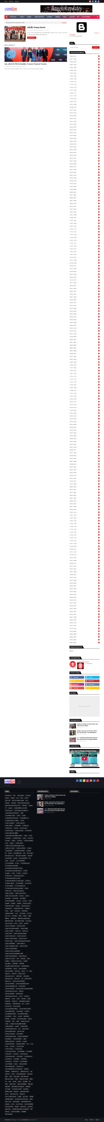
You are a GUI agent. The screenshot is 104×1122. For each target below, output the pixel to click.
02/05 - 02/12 (84, 118)
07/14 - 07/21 (84, 331)
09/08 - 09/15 (84, 353)
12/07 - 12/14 (84, 537)
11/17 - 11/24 (84, 382)
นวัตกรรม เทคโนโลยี (9, 993)
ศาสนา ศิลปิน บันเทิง (21, 1074)
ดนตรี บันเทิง (24, 911)
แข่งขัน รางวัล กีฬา (9, 893)
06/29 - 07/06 (84, 472)
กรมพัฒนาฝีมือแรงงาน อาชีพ (20, 808)
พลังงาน (30, 1018)
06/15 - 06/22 (84, 467)
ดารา (17, 913)
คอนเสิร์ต (13, 903)
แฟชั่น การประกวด (25, 1021)
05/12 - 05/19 (84, 305)
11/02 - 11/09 (84, 523)
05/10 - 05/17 (84, 600)
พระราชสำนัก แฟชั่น (21, 1018)
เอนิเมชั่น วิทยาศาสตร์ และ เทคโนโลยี (20, 1109)
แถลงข (20, 923)
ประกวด (27, 1003)
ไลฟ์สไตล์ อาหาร (15, 1071)
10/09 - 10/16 (84, 70)
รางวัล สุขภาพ (8, 1061)
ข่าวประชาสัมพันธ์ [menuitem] (86, 17)
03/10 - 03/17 (84, 280)
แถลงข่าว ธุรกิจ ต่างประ (10, 936)
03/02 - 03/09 (84, 424)
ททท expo (23, 958)
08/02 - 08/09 (84, 634)
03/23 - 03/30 (84, 433)
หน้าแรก (71, 651)
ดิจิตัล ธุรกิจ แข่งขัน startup (24, 918)
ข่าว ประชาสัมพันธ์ (21, 860)
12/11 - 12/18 (84, 96)
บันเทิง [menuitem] (64, 17)
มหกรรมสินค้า (8, 1039)
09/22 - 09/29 (84, 359)
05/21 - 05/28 (84, 161)
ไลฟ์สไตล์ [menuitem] (57, 17)
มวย (19, 1028)
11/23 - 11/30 (84, 532)
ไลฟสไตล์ (26, 1069)
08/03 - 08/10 (84, 487)
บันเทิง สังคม (8, 1003)
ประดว (14, 1016)
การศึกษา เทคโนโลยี (20, 848)
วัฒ (31, 1071)
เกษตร (6, 860)
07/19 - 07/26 (84, 628)
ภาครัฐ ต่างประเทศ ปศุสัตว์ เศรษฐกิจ (18, 1023)
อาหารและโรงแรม (9, 1106)
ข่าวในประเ (27, 880)
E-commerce (8, 795)
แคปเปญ (17, 906)
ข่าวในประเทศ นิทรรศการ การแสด (12, 878)
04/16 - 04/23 (84, 147)
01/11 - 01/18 (84, 552)
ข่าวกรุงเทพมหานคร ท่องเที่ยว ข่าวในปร (13, 868)
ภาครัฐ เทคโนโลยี (9, 1026)
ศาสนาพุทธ (29, 1074)
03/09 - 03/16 (84, 427)
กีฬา (24, 853)
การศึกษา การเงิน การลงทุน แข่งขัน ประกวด (14, 845)
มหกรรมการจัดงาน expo (10, 1036)
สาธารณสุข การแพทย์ (16, 1089)
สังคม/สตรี (7, 1086)
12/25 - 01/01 (84, 101)
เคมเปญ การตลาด (27, 903)
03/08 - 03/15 (84, 574)
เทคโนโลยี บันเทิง (25, 966)
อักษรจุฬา (7, 1104)
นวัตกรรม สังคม (19, 993)
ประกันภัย (27, 1011)
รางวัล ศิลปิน (16, 1059)
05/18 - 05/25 (84, 455)
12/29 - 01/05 (84, 399)
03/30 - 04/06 (84, 436)
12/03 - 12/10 (84, 240)
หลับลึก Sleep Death (36, 27)
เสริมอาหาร (22, 1094)
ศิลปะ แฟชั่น (16, 1076)
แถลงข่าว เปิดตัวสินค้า (10, 943)
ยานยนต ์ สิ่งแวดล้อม (9, 1044)
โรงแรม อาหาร (20, 1066)
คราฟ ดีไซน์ (22, 898)
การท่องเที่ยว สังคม (17, 838)
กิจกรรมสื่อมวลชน (17, 853)
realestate (13, 803)
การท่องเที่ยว (8, 838)
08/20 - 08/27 (84, 198)
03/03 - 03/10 (84, 277)
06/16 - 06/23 (84, 319)
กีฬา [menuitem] (78, 17)
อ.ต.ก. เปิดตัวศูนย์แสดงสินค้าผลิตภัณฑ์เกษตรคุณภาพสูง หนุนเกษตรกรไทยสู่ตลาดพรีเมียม (87, 738)
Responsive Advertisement (84, 706)
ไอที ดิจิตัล (24, 1111)
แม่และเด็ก (18, 1041)
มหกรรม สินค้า (20, 1034)
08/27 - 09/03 (84, 200)
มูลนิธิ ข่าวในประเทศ (9, 1041)
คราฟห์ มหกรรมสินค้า (10, 901)
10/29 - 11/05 (84, 226)
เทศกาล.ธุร (17, 971)
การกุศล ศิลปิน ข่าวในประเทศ (11, 818)
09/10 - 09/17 (84, 206)
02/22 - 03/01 (84, 569)
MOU (22, 798)
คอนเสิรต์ (7, 903)
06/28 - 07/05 (84, 620)
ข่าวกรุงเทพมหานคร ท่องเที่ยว (11, 865)
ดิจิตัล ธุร (7, 918)
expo (14, 795)
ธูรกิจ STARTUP (28, 978)
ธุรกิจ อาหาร (17, 978)
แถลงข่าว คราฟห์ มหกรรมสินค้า (12, 928)
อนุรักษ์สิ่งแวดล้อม (9, 1099)
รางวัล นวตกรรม (23, 1054)
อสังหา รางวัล (8, 1101)
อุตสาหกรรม (23, 1106)
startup (30, 805)
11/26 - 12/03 (84, 237)
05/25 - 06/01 (84, 458)
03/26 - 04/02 (84, 138)
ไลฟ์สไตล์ (7, 1071)
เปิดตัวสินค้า (26, 1016)
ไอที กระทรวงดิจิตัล (15, 1111)
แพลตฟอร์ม (7, 1021)
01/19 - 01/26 (84, 407)
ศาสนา (13, 1074)
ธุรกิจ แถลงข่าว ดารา (9, 976)
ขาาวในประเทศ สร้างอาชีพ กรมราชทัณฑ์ (14, 888)
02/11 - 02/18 (84, 268)
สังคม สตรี (30, 1084)
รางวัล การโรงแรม (9, 1049)
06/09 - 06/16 (84, 317)
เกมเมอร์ (15, 858)
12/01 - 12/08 (84, 387)
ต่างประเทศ (28, 921)
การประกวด (30, 838)
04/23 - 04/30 (84, 149)
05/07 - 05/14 (84, 155)
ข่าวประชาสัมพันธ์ (9, 885)
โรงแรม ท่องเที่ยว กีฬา (10, 1066)
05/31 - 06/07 (84, 608)
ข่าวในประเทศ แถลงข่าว (18, 875)
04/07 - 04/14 (84, 291)
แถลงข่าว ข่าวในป (21, 926)
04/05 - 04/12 (84, 586)
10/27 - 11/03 (84, 373)
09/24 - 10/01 (84, 212)
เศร (6, 1081)
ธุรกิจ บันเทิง (19, 976)
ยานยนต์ (24, 1041)
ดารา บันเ (29, 913)
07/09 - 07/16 (84, 181)
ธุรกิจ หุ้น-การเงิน (8, 978)
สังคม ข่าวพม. (13, 1084)
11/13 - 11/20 (84, 84)
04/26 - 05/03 (84, 594)
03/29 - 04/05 (84, 583)
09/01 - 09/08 (84, 351)
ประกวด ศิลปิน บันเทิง (9, 1011)
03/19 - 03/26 (84, 135)
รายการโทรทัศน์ (8, 1064)
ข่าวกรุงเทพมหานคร (25, 863)
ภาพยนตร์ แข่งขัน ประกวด (10, 1028)
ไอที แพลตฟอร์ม (8, 1114)
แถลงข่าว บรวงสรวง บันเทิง (11, 938)
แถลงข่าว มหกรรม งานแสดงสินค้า (12, 951)
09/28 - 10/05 (84, 509)
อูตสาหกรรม (7, 1109)
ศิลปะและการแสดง (9, 1079)
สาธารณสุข (7, 1089)
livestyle (12, 798)
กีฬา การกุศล (30, 853)
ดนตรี (11, 911)
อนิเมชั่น (31, 1096)
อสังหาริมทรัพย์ (16, 1101)
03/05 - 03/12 (84, 130)
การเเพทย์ (28, 850)
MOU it (26, 798)
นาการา (21, 996)
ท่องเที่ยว (7, 961)
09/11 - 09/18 (84, 59)
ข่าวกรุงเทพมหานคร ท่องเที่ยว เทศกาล (13, 870)
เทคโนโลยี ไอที (8, 968)
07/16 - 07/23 (84, 183)
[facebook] (93, 1)
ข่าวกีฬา (25, 870)
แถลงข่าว (26, 923)
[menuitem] (6, 17)
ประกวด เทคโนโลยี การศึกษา (11, 1008)
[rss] (76, 680)
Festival (7, 798)
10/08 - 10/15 (84, 217)
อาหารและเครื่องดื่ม (29, 1104)
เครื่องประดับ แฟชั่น (9, 906)
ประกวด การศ (8, 1006)
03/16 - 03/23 (84, 430)
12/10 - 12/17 (84, 243)
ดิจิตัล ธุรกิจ (13, 918)
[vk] (92, 684)
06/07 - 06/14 (84, 611)
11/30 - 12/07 (84, 535)
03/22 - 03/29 (84, 580)
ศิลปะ (6, 1076)
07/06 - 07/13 (84, 475)
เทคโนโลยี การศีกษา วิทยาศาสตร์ (12, 966)
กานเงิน (18, 815)
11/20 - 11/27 (84, 87)
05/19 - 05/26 (84, 308)
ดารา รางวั (7, 916)
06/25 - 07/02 (84, 175)
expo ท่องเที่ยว (20, 795)
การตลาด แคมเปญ (19, 830)
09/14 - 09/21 (84, 504)
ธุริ (22, 978)
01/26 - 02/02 (84, 410)
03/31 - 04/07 (84, 288)
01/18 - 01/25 (84, 554)
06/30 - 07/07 (84, 325)
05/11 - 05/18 (84, 453)
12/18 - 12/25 (84, 98)
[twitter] (96, 1)
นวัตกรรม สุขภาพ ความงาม (11, 996)
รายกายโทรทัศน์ (23, 1061)
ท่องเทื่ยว (25, 961)
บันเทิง (28, 998)
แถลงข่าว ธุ (17, 931)
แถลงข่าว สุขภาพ (22, 956)
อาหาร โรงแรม (19, 1104)
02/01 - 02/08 (84, 560)
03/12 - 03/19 (84, 132)
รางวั (32, 1044)
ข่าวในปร (19, 873)
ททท (18, 958)
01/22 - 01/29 (84, 113)
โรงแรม (15, 1064)
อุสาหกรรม (30, 1106)
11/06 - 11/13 (84, 81)
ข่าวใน (13, 873)
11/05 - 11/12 (84, 229)
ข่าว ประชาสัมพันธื (9, 863)
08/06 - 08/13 (84, 192)
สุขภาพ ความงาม (14, 1094)
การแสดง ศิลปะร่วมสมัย (19, 850)
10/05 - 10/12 (84, 512)
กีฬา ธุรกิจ (30, 855)
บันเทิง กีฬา (7, 1001)
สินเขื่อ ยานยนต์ (8, 1091)
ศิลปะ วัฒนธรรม (24, 1076)
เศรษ (10, 1081)
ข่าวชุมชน (7, 873)
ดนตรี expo (17, 911)
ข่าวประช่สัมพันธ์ (19, 883)
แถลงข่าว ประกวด (23, 938)
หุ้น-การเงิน (25, 1096)
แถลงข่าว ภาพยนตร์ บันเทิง (11, 948)
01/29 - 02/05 (84, 115)
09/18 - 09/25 (84, 62)
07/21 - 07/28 (84, 334)
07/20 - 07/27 (84, 481)
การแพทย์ (7, 840)
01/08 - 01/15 (84, 107)
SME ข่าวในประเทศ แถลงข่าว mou (12, 805)
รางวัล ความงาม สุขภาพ (10, 1051)
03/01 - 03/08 (84, 571)
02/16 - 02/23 (84, 419)
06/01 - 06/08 (84, 461)
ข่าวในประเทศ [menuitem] (13, 17)
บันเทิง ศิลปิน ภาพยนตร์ (24, 1001)
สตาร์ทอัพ (25, 1081)
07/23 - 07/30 (84, 186)
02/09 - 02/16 (84, 416)
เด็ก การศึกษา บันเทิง (19, 921)
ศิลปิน (16, 1079)
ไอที (31, 1109)
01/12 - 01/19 (84, 404)
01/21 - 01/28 (84, 260)
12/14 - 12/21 (84, 540)
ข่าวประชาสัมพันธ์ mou (20, 885)
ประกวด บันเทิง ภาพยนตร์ (25, 1008)
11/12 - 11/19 (84, 232)
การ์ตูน (25, 835)
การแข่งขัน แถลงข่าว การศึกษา (12, 820)
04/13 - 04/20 (84, 441)
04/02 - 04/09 (84, 141)
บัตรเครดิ (23, 998)
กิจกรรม (10, 853)
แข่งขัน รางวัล (8, 890)
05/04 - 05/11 (84, 450)
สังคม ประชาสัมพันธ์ (22, 1084)
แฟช (13, 1021)
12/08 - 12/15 (84, 390)
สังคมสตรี (28, 1086)
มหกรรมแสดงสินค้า (17, 1039)
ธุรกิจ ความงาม (21, 973)
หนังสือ (19, 1096)
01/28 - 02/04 (84, 263)
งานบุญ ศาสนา (8, 908)
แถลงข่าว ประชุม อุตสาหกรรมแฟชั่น (22, 941)
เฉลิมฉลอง (27, 908)
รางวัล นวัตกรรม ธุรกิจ (10, 1056)
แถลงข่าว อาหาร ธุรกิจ (10, 958)
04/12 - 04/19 (84, 588)
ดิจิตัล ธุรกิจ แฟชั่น (9, 921)
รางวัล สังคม (23, 1059)
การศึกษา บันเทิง (19, 843)
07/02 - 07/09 (84, 178)
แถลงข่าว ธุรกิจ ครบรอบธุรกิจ (20, 933)
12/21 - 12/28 (84, 543)
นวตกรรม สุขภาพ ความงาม (11, 991)
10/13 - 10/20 (84, 368)
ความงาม (19, 901)
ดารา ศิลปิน (14, 916)
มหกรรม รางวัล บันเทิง (10, 1034)
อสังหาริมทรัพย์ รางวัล (26, 1101)
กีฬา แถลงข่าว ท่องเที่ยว (21, 855)
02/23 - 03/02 (84, 421)
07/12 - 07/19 (84, 625)
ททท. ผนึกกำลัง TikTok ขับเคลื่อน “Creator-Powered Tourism (25, 64)
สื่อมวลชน (16, 1091)
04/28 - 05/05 (84, 300)
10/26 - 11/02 (84, 521)
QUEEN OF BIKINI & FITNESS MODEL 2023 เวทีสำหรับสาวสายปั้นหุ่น (87, 724)
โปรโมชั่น (7, 1018)
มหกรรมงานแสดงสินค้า (23, 1036)
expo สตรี (28, 795)
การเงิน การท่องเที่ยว (9, 823)
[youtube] (90, 1)
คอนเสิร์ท (19, 903)
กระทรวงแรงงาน (8, 810)
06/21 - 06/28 (84, 617)
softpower (24, 805)
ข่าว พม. (17, 863)
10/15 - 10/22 (84, 220)
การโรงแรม (19, 840)
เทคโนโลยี (21, 963)
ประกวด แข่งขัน (16, 1006)
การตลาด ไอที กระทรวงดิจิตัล (11, 833)
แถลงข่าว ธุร (25, 931)
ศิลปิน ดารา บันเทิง (24, 1079)
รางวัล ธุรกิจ (15, 1054)
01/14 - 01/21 (84, 257)
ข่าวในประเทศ (8, 875)
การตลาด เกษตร (23, 828)
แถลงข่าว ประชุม (9, 941)
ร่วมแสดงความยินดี (20, 1044)
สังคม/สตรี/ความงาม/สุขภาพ (18, 1086)
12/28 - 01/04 (84, 546)
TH (6, 808)
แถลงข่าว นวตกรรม (21, 936)
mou (17, 798)
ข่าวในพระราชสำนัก (9, 883)
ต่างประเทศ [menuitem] (72, 17)
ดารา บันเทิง (22, 913)
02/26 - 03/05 (84, 127)
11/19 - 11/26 (84, 234)
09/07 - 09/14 (84, 501)
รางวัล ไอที (15, 1061)
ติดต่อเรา (17, 1)
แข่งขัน (26, 888)
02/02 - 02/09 (84, 413)
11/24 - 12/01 (84, 385)
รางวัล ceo (12, 1046)
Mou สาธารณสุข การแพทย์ (18, 800)
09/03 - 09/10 (84, 203)
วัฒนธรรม (7, 1074)
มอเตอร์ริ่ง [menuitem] (49, 17)
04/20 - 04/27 (84, 444)
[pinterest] (92, 680)
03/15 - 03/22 (84, 577)
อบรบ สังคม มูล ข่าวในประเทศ (21, 1099)
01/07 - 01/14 (84, 254)
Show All (64, 22)
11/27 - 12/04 (84, 90)
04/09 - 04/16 (84, 144)
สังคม (6, 1084)
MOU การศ (7, 800)
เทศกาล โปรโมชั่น (9, 971)
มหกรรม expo (25, 1028)
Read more (31, 37)
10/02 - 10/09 (84, 67)
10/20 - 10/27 (84, 370)
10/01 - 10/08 (84, 215)
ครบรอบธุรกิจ (15, 898)
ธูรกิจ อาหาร (8, 981)
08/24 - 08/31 (84, 495)
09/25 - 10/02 (84, 64)
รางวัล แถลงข (8, 1054)
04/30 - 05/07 (84, 152)
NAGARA (7, 803)
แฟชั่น (17, 1021)
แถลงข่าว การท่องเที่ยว (10, 926)
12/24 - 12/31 (84, 249)
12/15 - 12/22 (84, 393)
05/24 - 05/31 (84, 605)
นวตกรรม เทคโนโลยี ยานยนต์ (22, 983)
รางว (28, 1044)
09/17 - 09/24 (84, 209)
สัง (29, 1081)
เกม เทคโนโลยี (8, 858)
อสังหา (31, 1099)
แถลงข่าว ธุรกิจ (8, 933)
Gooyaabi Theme (33, 1119)
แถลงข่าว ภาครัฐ (23, 946)
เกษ (29, 858)
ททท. (28, 958)
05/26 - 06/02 (84, 311)
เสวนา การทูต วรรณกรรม (10, 1096)
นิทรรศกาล (7, 998)
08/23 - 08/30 (84, 642)
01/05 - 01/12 (84, 402)
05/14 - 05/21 (84, 158)
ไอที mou (7, 1111)
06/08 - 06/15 (84, 464)
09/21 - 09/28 (84, 506)
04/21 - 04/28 (84, 297)
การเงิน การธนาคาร (20, 823)
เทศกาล (15, 968)
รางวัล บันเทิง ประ (28, 1056)
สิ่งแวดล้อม (25, 1089)
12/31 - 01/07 (84, 251)
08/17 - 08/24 (84, 492)
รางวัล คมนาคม (18, 1049)
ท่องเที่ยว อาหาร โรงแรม (16, 961)
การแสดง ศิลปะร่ (8, 850)
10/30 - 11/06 (84, 79)
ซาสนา (6, 911)
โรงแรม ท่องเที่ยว (23, 1064)
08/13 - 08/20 (84, 195)
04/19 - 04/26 (84, 591)
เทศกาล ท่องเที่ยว (22, 968)
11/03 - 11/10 (84, 376)
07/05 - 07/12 (84, 622)
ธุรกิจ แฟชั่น (26, 976)
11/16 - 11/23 (84, 529)
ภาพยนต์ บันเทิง (24, 1026)
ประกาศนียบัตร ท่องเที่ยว (10, 1013)
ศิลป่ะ (11, 1076)
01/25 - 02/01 (84, 557)
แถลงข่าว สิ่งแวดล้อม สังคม (11, 956)
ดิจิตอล (24, 916)
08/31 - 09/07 (84, 498)
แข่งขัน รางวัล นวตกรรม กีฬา (11, 895)
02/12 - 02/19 (84, 121)
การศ (6, 843)
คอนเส (30, 901)
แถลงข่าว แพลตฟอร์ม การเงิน (11, 946)
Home (5, 1)
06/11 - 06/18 (84, 169)
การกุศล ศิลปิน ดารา (24, 818)
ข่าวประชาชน (28, 883)
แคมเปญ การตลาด (25, 906)
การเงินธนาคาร (8, 828)
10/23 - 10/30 (84, 76)
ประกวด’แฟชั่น (19, 1011)
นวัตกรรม (21, 991)
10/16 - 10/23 (84, 73)
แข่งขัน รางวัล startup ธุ (18, 890)
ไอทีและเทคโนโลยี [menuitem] (39, 17)
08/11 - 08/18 (84, 342)
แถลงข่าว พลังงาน (21, 943)
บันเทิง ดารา (14, 1001)
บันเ (23, 1003)
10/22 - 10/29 (84, 223)
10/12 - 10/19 (84, 515)
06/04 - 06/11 (84, 166)
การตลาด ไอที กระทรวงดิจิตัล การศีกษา (13, 835)
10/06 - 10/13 (84, 365)
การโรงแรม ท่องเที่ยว (28, 840)
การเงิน (22, 820)
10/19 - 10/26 (84, 518)
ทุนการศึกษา (8, 963)
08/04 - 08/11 (84, 339)
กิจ (5, 853)
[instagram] (99, 1)
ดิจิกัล (20, 916)
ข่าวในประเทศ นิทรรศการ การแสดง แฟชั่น (14, 880)
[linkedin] (94, 780)
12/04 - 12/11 (84, 93)
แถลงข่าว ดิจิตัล (24, 928)
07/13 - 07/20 (84, 478)
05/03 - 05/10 (84, 597)
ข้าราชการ (12, 860)
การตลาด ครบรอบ (9, 830)
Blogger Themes (17, 1119)
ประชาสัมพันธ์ (8, 1016)
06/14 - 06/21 (84, 614)
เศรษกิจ (14, 1081)
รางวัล (6, 1046)
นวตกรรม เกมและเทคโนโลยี (19, 981)
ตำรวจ (15, 923)
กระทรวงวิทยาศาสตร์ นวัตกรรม (12, 813)
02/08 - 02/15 (84, 563)
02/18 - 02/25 (84, 271)
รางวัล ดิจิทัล (29, 1051)
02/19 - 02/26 (84, 124)
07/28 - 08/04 (84, 336)
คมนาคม (21, 895)
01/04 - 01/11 (84, 549)
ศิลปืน (31, 1079)
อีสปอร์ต (17, 1106)
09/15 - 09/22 (84, 356)
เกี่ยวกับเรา (11, 1)
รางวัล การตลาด (20, 1046)
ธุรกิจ (30, 971)
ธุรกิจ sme (14, 973)
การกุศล (23, 815)
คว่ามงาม (25, 901)
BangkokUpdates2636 (33, 30)
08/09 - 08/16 (84, 637)
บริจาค (13, 998)
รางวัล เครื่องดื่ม (21, 1051)
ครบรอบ (27, 895)
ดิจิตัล (29, 916)
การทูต (24, 838)
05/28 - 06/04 (84, 164)
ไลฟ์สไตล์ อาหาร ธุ (25, 1071)
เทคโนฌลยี (15, 963)
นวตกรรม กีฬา (22, 986)
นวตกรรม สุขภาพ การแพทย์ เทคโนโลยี (24, 988)
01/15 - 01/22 (84, 110)
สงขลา (19, 1081)
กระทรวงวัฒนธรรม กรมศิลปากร (21, 810)
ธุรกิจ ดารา (7, 973)
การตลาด (16, 828)
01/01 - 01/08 (84, 104)
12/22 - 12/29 (84, 396)
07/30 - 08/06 (84, 189)
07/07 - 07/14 (84, 328)
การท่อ (30, 835)
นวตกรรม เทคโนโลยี (9, 983)
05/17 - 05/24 (84, 603)
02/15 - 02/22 (84, 566)
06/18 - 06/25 (84, 172)
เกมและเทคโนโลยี (23, 858)
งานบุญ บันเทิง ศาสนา (18, 908)
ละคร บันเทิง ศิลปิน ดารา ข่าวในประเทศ (13, 1069)
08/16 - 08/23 (84, 639)
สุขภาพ (6, 1094)
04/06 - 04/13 (84, 438)
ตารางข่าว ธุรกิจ (8, 923)
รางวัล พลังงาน (8, 1059)
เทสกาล (23, 971)
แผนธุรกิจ (13, 1018)
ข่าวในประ (25, 873)
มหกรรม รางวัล (21, 1031)
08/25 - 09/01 (84, 348)
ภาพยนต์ (17, 1026)
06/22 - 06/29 (84, 470)
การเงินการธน (25, 825)
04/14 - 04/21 (84, 294)
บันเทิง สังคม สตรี (16, 1003)
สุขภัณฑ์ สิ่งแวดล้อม (24, 1091)
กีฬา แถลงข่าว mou (9, 855)
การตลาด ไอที (28, 830)
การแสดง (29, 848)
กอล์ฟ (22, 813)
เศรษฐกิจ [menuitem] (29, 17)
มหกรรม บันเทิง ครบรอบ (10, 1031)
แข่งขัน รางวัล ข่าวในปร (20, 893)
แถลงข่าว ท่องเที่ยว (9, 931)
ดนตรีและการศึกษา (9, 913)
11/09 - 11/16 (84, 526)
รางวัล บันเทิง (19, 1056)
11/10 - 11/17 (84, 379)
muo (27, 800)
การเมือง (13, 840)
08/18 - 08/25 (84, 345)
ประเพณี (20, 1016)
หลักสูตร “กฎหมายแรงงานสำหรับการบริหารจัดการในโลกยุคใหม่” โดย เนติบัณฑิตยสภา (87, 731)
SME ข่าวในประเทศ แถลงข (23, 803)
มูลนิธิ (25, 1039)
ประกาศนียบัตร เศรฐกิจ (23, 1013)
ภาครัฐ (6, 1023)
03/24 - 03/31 (84, 285)
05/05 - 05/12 (84, 302)
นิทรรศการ (27, 996)
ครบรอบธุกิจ (7, 898)
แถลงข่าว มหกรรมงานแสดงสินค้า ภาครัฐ (14, 953)
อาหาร (12, 1104)
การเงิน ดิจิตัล (17, 825)
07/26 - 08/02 (84, 631)
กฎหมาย (10, 808)
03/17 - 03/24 (84, 283)
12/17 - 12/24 (84, 246)
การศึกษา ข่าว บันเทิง (9, 848)
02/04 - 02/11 (84, 266)
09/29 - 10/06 (84, 362)
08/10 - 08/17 (84, 489)
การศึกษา (12, 843)
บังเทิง (18, 998)
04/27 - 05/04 (84, 447)
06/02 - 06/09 (84, 314)
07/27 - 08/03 (84, 484)
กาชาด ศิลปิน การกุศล (10, 815)
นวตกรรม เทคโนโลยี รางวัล (11, 986)
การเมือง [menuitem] (22, 17)
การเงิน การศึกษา (9, 825)
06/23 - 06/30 (84, 322)
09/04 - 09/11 (84, 56)
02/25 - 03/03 (84, 274)
